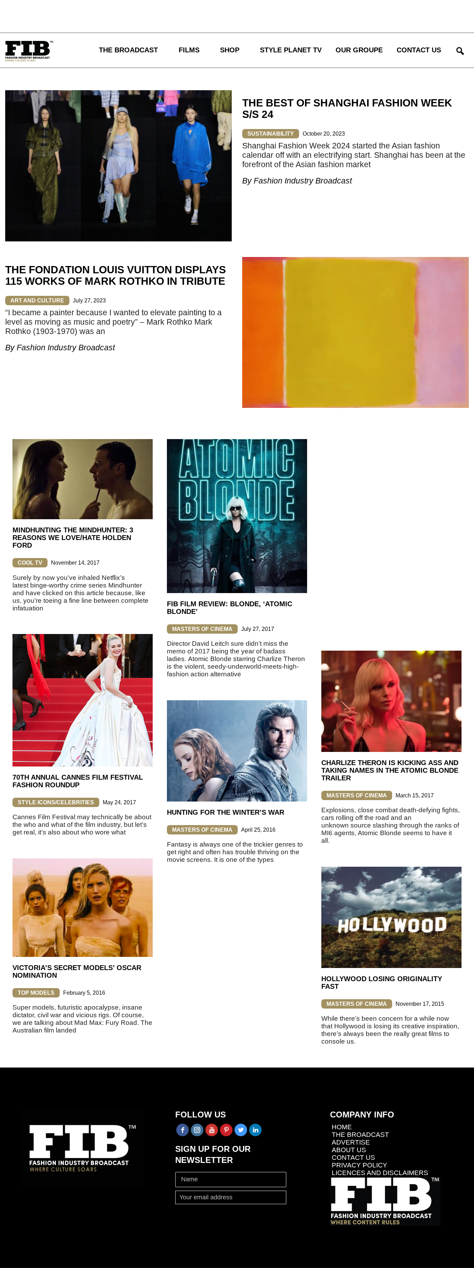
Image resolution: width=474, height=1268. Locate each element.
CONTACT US (419, 50)
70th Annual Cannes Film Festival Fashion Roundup (77, 781)
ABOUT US (349, 1150)
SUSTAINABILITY (270, 134)
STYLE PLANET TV (291, 50)
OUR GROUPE (359, 50)
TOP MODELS (36, 993)
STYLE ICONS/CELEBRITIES (56, 802)
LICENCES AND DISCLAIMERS (380, 1172)
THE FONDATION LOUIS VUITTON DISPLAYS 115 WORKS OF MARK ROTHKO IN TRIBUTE (115, 275)
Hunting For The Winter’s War (225, 812)
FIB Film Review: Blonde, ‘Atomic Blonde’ (229, 607)
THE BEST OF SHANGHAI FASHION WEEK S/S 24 (347, 108)
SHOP (229, 50)
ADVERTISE (351, 1142)
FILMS (189, 50)
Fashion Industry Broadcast (303, 180)
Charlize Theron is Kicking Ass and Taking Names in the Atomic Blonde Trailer (389, 770)
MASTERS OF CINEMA (202, 629)
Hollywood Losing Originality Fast (381, 982)
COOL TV (30, 563)
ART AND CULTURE (37, 300)
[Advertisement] (203, 15)
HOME (342, 1127)
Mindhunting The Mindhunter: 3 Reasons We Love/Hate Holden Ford (72, 537)
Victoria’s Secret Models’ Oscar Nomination (76, 971)
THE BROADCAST (128, 50)
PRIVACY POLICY (359, 1165)
